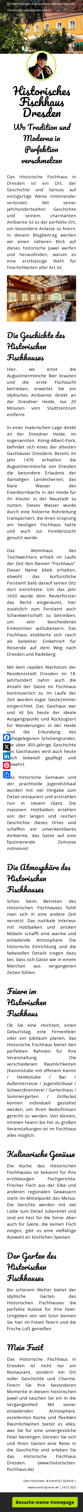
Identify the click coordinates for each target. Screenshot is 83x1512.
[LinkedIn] (6, 756)
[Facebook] (6, 737)
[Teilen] (6, 774)
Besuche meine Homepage (45, 1502)
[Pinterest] (6, 765)
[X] (6, 746)
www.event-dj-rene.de (43, 1487)
